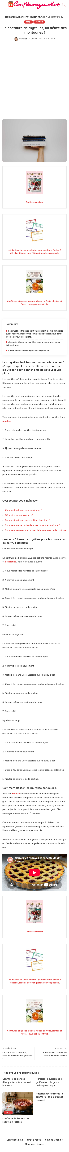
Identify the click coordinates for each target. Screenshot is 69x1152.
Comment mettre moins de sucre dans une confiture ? (32, 525)
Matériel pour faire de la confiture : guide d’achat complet (49, 1097)
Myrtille (39, 22)
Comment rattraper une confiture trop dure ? (27, 520)
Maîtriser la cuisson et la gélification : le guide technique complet (49, 1082)
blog (28, 22)
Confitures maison (34, 202)
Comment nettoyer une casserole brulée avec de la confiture (35, 530)
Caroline (23, 39)
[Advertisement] (34, 81)
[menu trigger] (6, 5)
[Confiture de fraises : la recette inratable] (17, 1103)
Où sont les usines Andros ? (19, 515)
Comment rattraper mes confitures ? (23, 510)
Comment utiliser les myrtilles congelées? (28, 350)
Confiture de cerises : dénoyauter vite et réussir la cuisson (16, 1082)
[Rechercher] (63, 5)
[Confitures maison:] (34, 182)
